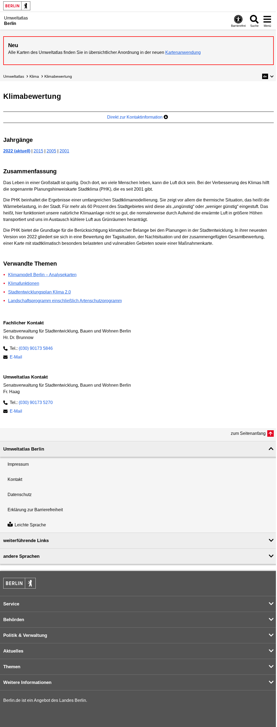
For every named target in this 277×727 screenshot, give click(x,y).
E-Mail (16, 357)
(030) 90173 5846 (36, 348)
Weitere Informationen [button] (27, 682)
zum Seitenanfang (248, 433)
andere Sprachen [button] (21, 556)
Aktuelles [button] (13, 651)
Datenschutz (20, 494)
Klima (34, 76)
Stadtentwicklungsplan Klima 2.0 (39, 292)
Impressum (18, 464)
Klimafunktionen (23, 283)
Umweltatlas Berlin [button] (23, 449)
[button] (268, 76)
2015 (38, 151)
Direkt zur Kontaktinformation (135, 117)
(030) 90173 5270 (36, 402)
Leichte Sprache (30, 525)
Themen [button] (11, 666)
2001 (64, 151)
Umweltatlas (13, 76)
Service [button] (11, 604)
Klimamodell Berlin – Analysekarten (42, 274)
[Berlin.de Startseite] (16, 5)
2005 (51, 151)
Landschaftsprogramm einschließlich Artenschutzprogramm (65, 300)
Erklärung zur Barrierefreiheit (35, 509)
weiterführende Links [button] (26, 540)
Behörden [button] (13, 619)
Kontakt (15, 479)
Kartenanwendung (183, 52)
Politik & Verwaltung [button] (25, 635)
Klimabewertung (58, 76)
